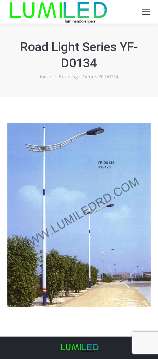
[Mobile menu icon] (146, 11)
